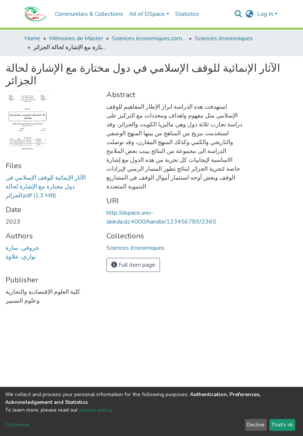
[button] (250, 14)
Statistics (187, 14)
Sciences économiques (224, 38)
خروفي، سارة (22, 248)
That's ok (282, 424)
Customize (17, 424)
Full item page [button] (136, 265)
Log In (265, 14)
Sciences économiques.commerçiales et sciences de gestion (149, 38)
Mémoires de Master (76, 38)
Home (32, 38)
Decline (256, 424)
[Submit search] (239, 14)
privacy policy (95, 409)
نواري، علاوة (21, 257)
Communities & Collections (89, 14)
